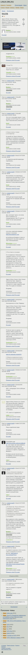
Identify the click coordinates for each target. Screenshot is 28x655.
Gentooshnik (9, 342)
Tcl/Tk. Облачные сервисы (14, 637)
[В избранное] (23, 19)
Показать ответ (10, 60)
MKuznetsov (9, 243)
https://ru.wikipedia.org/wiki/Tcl (13, 354)
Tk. (7, 629)
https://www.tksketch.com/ (12, 234)
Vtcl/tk (5, 13)
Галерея (8, 5)
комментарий (10, 80)
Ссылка (4, 35)
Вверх (24, 645)
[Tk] (7, 626)
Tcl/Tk (8, 624)
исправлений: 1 (9, 539)
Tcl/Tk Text (9, 631)
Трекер (17, 7)
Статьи (3, 7)
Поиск (22, 7)
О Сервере (3, 645)
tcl (4, 16)
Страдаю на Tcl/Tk (11, 635)
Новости (3, 5)
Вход (24, 5)
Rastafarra (8, 56)
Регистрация (18, 5)
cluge (7, 460)
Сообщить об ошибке (6, 648)
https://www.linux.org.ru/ (6, 649)
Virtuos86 (8, 72)
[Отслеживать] (23, 24)
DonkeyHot (9, 270)
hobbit (7, 415)
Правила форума (10, 645)
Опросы (12, 7)
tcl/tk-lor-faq (9, 613)
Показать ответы (10, 76)
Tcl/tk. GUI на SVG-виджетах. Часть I (16, 620)
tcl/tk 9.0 (9, 633)
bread (7, 123)
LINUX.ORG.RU (7, 2)
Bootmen (8, 30)
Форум (7, 7)
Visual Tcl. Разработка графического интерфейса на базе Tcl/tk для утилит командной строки (14, 617)
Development (10, 11)
